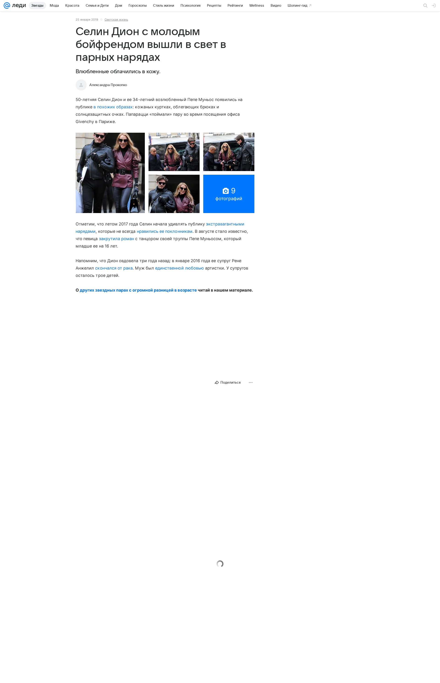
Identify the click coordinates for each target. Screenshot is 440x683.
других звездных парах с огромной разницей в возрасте (138, 290)
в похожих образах (113, 106)
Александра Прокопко (108, 85)
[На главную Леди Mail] (18, 5)
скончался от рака (114, 268)
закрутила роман (116, 238)
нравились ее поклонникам (164, 231)
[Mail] (7, 5)
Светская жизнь (116, 19)
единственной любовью (179, 268)
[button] (110, 173)
